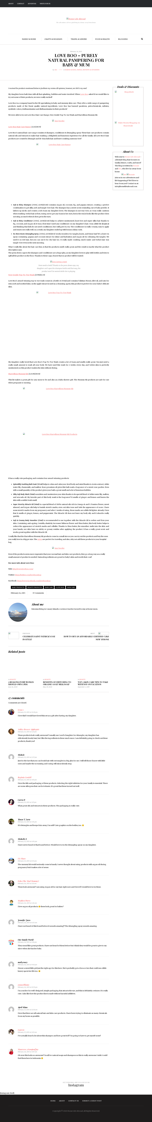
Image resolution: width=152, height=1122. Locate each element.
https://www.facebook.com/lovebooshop (33, 581)
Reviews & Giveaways (91, 70)
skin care (71, 587)
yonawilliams (23, 985)
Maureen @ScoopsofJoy (28, 1049)
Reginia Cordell (24, 777)
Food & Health (102, 39)
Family (79, 70)
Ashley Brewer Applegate (28, 729)
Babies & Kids (70, 70)
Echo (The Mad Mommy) (28, 881)
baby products (18, 587)
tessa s (21, 710)
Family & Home (29, 39)
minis (39, 539)
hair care (49, 587)
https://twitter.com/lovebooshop (28, 575)
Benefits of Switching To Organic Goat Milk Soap (57, 683)
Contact (20, 4)
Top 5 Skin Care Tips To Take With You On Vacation (93, 683)
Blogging (123, 39)
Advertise (32, 4)
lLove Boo (60, 587)
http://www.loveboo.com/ (23, 569)
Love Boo (84, 94)
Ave (56, 70)
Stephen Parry (24, 900)
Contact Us (73, 1101)
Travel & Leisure (79, 39)
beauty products (34, 587)
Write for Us (45, 4)
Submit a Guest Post (92, 1101)
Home (53, 1101)
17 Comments (38, 593)
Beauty (13, 679)
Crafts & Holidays (53, 39)
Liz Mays (22, 858)
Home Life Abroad (132, 157)
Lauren (21, 1030)
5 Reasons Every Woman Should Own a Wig (21, 683)
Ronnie (136, 166)
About (11, 4)
